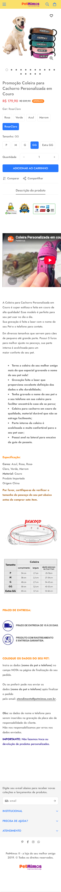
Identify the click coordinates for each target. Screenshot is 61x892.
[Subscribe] (54, 801)
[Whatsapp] (38, 842)
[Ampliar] (51, 58)
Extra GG (47, 145)
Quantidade (9, 157)
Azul (31, 117)
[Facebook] (27, 842)
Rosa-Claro (10, 126)
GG (34, 145)
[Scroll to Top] (55, 873)
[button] (54, 4)
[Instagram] (33, 842)
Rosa (7, 117)
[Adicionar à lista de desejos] (51, 16)
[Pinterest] (22, 842)
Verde (19, 117)
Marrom (44, 117)
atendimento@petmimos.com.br (36, 699)
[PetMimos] (30, 4)
